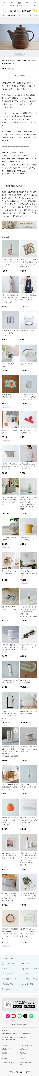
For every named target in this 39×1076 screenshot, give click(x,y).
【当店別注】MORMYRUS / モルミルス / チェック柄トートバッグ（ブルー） (28, 896)
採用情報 (23, 1058)
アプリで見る (18, 1072)
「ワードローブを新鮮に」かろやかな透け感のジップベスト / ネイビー (28, 297)
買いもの (12, 5)
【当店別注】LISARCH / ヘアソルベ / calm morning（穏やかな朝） (28, 749)
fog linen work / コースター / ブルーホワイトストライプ (10, 333)
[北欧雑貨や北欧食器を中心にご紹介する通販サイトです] (19, 11)
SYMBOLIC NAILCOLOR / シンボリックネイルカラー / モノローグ (10, 262)
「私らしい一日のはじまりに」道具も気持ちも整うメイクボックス (10, 787)
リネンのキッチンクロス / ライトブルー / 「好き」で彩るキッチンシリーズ (28, 397)
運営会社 (4, 1058)
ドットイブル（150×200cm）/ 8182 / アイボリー (28, 573)
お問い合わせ (24, 1049)
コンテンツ (19, 5)
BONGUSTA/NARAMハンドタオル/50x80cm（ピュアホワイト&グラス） (28, 820)
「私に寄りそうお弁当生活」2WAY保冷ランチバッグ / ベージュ (10, 466)
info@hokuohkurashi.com (10, 1033)
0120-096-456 (26, 1033)
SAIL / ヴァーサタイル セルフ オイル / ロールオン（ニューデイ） (28, 787)
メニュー (35, 5)
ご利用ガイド (6, 1049)
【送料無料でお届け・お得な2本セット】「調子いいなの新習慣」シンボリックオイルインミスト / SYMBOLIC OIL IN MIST (10, 751)
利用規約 (23, 1053)
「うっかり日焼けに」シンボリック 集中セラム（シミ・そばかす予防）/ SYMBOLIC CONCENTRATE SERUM (28, 611)
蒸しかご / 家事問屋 (26, 364)
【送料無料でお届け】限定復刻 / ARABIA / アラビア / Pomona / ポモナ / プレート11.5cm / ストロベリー (10, 933)
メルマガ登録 (20, 75)
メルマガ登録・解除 (26, 1045)
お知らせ (4, 1045)
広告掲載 (4, 1053)
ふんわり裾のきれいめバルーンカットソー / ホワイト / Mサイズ (28, 466)
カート (27, 5)
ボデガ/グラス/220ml (27, 330)
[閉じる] (24, 1072)
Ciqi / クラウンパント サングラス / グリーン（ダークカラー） (28, 647)
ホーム (4, 5)
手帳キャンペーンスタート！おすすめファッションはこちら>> (19, 15)
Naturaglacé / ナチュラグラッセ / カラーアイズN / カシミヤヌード (10, 855)
